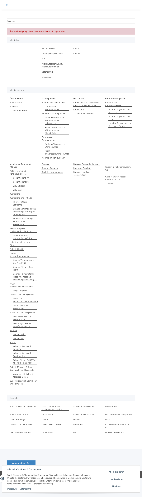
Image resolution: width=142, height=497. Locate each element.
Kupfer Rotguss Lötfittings (20, 203)
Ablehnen (116, 486)
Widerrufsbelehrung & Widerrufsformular (52, 65)
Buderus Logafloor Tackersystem (81, 173)
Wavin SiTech (19, 186)
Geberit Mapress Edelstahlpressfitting (22, 237)
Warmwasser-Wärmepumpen (49, 138)
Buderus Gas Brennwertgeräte (113, 104)
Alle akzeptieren (116, 472)
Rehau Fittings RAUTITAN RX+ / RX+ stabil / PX (24, 361)
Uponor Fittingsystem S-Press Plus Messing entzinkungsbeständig (24, 277)
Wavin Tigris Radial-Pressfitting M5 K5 (22, 325)
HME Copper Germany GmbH (118, 414)
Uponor (76, 419)
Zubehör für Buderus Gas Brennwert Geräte (120, 124)
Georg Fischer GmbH (51, 424)
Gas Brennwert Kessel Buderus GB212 (115, 178)
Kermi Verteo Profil (85, 113)
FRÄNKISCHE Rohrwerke (21, 424)
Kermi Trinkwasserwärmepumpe (57, 152)
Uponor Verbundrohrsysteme (19, 254)
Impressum (12, 489)
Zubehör (110, 183)
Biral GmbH (78, 424)
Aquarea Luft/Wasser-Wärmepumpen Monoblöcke (55, 130)
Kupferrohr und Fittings (21, 198)
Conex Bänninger (18, 419)
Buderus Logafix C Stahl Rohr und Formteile (23, 382)
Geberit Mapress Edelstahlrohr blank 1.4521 (22, 230)
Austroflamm (16, 102)
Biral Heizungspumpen (52, 172)
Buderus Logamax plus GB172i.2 (119, 111)
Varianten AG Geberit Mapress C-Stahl (23, 375)
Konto (76, 48)
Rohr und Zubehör (82, 168)
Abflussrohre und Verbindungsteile (18, 172)
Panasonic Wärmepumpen (54, 113)
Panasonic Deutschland (84, 414)
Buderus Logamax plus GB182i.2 (119, 118)
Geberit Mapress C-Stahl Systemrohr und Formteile (22, 368)
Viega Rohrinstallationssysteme (21, 285)
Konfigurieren (116, 479)
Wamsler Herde (20, 110)
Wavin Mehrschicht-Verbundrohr (22, 318)
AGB (43, 58)
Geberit (45, 419)
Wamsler (14, 106)
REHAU (13, 342)
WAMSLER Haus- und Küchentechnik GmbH (52, 408)
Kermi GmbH (48, 414)
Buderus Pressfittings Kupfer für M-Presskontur (23, 221)
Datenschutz (25, 489)
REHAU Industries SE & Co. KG (117, 426)
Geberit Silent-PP (21, 177)
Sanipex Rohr (19, 334)
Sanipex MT (18, 338)
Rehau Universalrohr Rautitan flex (22, 354)
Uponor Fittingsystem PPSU (23, 268)
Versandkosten (48, 48)
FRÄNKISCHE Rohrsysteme (22, 294)
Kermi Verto (78, 109)
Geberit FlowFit (17, 249)
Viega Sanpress (20, 290)
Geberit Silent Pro (21, 182)
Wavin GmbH (111, 406)
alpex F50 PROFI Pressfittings (20, 307)
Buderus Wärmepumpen (53, 102)
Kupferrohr (15, 194)
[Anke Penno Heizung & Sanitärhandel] (6, 5)
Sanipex (13, 330)
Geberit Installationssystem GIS (118, 168)
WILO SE (77, 432)
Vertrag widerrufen (21, 463)
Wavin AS (17, 190)
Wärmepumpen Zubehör (53, 157)
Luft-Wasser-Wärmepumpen (52, 108)
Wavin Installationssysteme (22, 312)
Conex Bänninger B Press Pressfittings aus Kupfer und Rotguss (24, 211)
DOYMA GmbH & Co (114, 432)
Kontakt (76, 53)
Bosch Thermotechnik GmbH (23, 406)
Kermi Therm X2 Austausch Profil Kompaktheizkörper (86, 104)
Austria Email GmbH (19, 414)
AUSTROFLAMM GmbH (83, 406)
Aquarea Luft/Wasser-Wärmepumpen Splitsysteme (55, 120)
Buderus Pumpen (50, 168)
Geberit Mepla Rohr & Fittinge (20, 243)
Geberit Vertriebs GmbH (21, 432)
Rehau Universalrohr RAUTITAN (22, 347)
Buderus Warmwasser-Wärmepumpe (55, 145)
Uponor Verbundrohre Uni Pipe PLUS (23, 261)
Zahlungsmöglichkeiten (52, 53)
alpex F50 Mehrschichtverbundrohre (25, 300)
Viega (107, 419)
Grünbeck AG (48, 432)
